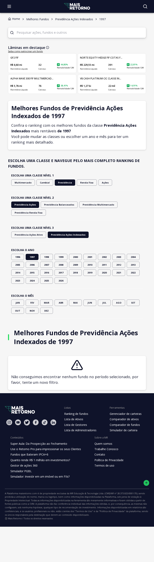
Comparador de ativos (124, 419)
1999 (61, 256)
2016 (46, 272)
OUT (17, 310)
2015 (32, 272)
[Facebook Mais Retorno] (36, 422)
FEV (32, 302)
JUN (90, 302)
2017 (61, 272)
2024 (32, 280)
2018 (75, 272)
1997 (32, 256)
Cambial (45, 182)
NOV (32, 310)
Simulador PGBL (21, 471)
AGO (118, 302)
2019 (89, 272)
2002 (104, 256)
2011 (104, 264)
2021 (118, 272)
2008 (61, 264)
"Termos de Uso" (84, 511)
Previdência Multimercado (98, 204)
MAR (46, 302)
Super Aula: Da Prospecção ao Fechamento (38, 444)
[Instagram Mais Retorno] (9, 422)
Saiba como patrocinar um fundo (25, 51)
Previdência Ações (25, 204)
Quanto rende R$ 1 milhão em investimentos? (40, 460)
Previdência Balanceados (59, 204)
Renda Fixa (86, 182)
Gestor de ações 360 (23, 465)
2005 (17, 264)
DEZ (46, 310)
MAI (75, 302)
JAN (18, 302)
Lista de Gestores (75, 425)
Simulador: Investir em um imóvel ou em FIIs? (40, 476)
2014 (17, 272)
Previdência (65, 182)
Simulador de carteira (123, 430)
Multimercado (23, 182)
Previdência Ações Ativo (29, 234)
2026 (61, 280)
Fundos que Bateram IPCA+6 (29, 454)
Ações (105, 182)
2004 (133, 256)
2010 (89, 264)
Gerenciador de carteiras (126, 414)
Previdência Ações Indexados (68, 234)
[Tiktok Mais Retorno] (45, 422)
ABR (61, 302)
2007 (46, 264)
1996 (17, 256)
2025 (46, 280)
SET (133, 302)
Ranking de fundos (76, 414)
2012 (118, 264)
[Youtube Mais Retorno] (18, 422)
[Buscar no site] (145, 6)
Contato (99, 454)
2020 (104, 272)
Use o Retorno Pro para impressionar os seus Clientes (45, 449)
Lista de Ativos (73, 419)
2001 (89, 256)
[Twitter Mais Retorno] (27, 422)
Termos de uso (104, 465)
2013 (133, 264)
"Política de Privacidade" (112, 511)
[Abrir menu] (9, 6)
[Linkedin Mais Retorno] (53, 422)
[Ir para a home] (77, 6)
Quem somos (103, 444)
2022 (133, 272)
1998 (46, 256)
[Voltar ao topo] (146, 483)
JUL (104, 302)
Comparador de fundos (125, 425)
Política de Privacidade (109, 460)
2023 (17, 280)
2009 (75, 264)
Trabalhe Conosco (106, 449)
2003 (118, 256)
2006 (32, 264)
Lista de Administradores (80, 430)
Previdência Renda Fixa (29, 212)
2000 (75, 256)
